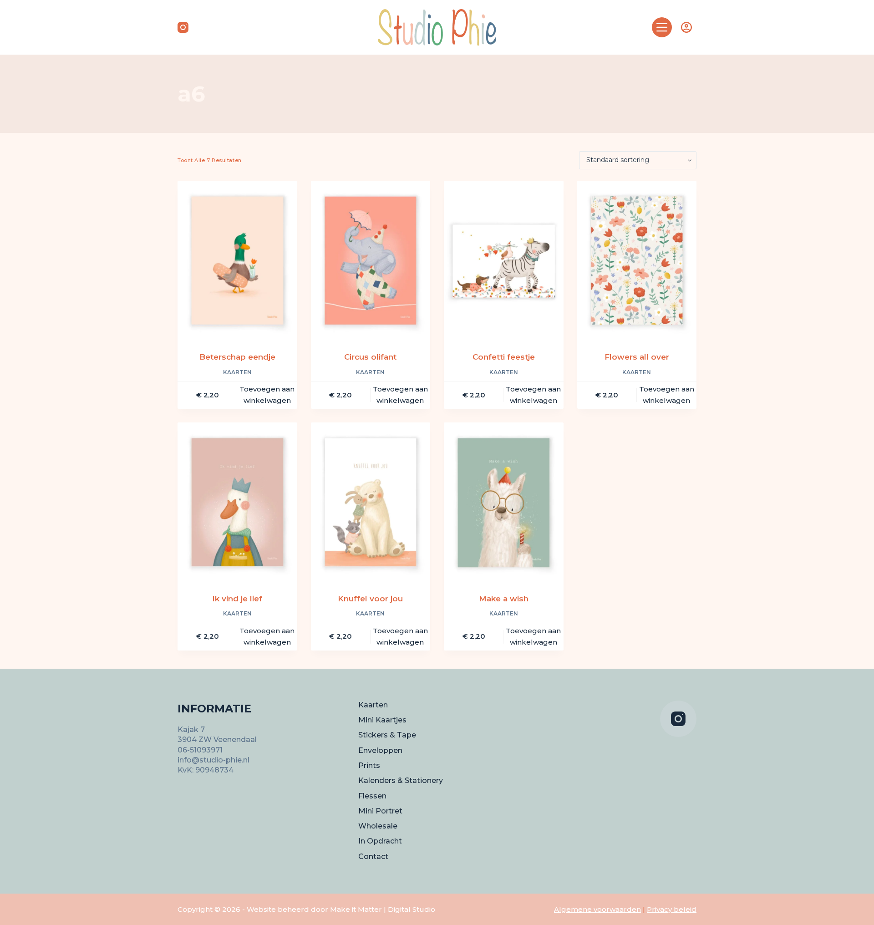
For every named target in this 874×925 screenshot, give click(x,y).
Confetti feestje (504, 356)
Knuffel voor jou (370, 598)
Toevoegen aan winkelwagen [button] (267, 395)
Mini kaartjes (382, 720)
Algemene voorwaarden (597, 909)
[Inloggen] (686, 27)
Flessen (372, 796)
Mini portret (380, 811)
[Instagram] (183, 27)
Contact (373, 856)
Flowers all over (637, 356)
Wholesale (377, 826)
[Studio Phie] (437, 27)
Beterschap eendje (237, 356)
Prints (369, 765)
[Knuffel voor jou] (371, 502)
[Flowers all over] (637, 260)
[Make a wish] (504, 502)
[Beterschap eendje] (237, 260)
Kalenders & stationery (400, 780)
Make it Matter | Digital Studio (382, 909)
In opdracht (380, 841)
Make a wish (503, 598)
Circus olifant (370, 356)
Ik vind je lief (237, 598)
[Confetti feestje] (504, 260)
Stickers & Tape (387, 735)
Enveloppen (380, 750)
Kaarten (237, 372)
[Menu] (662, 27)
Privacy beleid (671, 909)
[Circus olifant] (371, 260)
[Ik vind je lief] (237, 502)
